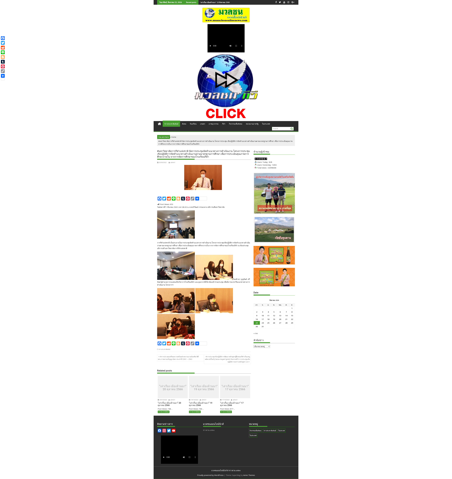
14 (286, 315)
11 (268, 315)
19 (274, 319)
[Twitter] (2, 43)
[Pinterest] (2, 66)
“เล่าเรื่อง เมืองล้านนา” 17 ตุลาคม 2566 (235, 388)
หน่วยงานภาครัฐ (252, 124)
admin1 (172, 162)
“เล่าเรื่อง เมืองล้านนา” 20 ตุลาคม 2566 (172, 388)
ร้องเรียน (193, 124)
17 (263, 319)
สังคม (184, 124)
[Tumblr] (2, 61)
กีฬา (223, 124)
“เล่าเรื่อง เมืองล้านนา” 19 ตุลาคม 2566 (204, 388)
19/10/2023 (194, 400)
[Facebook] (2, 38)
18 (268, 319)
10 (263, 315)
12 (274, 315)
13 (280, 315)
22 (292, 319)
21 (286, 319)
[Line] (2, 52)
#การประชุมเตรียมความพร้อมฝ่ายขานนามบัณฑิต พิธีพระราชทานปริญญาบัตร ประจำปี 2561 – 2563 (178, 357)
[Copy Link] (2, 71)
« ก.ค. (256, 333)
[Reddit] (2, 47)
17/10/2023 (226, 400)
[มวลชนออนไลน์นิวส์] (159, 123)
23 (257, 323)
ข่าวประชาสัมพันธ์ (171, 124)
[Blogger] (2, 57)
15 (292, 315)
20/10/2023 (163, 400)
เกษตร (202, 124)
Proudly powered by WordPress (210, 475)
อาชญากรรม (213, 124)
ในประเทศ (266, 124)
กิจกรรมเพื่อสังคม (235, 124)
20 (280, 319)
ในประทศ (281, 431)
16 (257, 319)
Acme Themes (249, 475)
